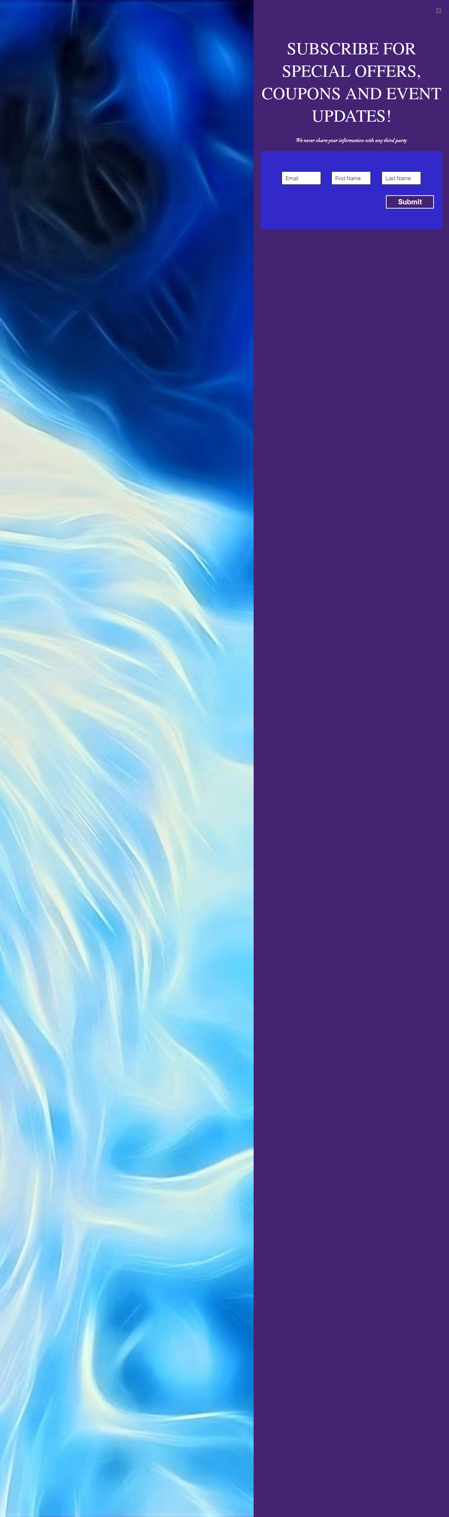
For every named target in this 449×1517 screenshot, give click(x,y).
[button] (438, 10)
